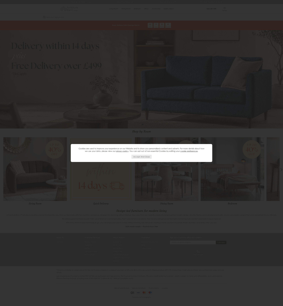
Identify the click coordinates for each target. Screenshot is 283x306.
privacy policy (122, 151)
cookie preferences (189, 151)
